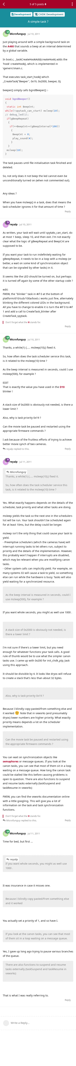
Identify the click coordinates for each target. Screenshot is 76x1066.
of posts (37, 4)
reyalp (14, 859)
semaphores (10, 761)
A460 (11, 46)
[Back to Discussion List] (3, 4)
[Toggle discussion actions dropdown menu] (72, 4)
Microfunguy (18, 472)
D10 (62, 387)
